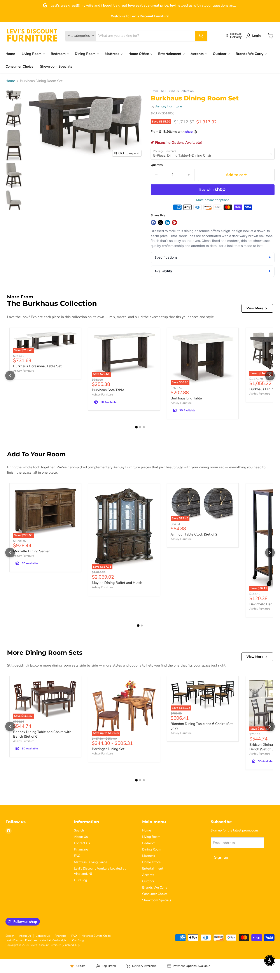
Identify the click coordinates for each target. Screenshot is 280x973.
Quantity (157, 165)
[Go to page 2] (140, 427)
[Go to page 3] (144, 427)
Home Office (139, 53)
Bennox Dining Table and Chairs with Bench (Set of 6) (42, 734)
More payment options (212, 200)
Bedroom (58, 53)
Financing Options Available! (178, 142)
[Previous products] (10, 375)
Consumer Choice (19, 66)
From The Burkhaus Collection (172, 91)
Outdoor (220, 53)
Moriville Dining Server (31, 551)
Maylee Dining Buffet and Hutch (117, 582)
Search (79, 830)
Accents (198, 53)
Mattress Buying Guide (90, 862)
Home (10, 53)
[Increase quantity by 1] (188, 175)
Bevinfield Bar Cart (264, 604)
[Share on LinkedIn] (167, 222)
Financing (81, 849)
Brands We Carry (250, 53)
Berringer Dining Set (108, 749)
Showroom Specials (56, 66)
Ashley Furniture (168, 106)
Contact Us (82, 843)
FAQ (77, 856)
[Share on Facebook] (153, 222)
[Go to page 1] (136, 427)
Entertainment (170, 53)
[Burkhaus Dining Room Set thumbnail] (13, 96)
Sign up (221, 857)
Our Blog (80, 880)
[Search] (201, 36)
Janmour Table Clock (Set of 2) (195, 534)
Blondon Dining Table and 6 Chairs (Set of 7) (202, 726)
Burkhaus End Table (186, 398)
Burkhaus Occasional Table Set (37, 366)
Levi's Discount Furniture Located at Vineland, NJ (36, 940)
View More (255, 308)
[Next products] (270, 375)
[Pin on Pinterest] (174, 222)
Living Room (32, 53)
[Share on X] (160, 222)
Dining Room (85, 53)
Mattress (112, 53)
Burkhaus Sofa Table (108, 390)
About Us (81, 837)
